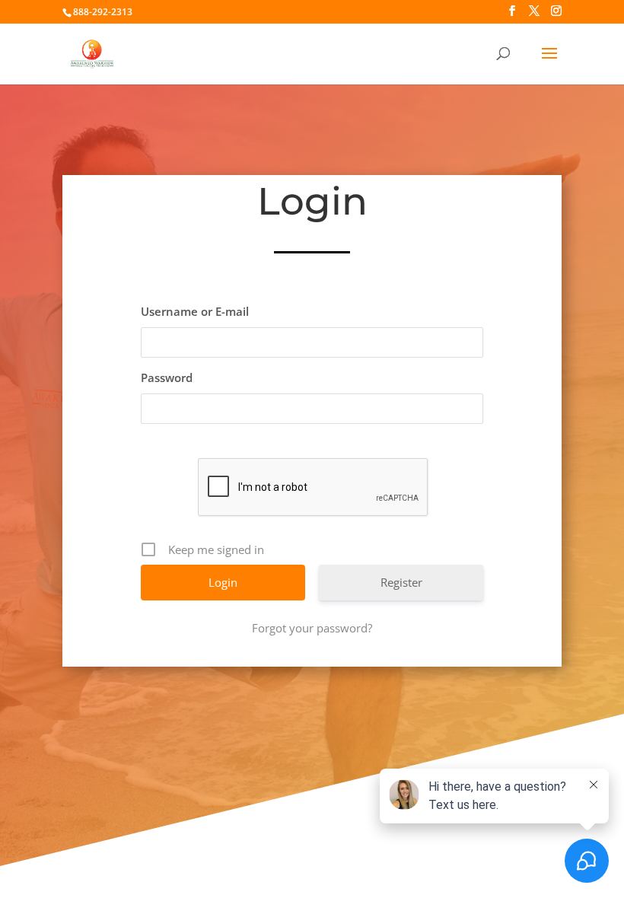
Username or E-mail (195, 311)
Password (167, 377)
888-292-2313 (102, 11)
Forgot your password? (312, 627)
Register (401, 582)
